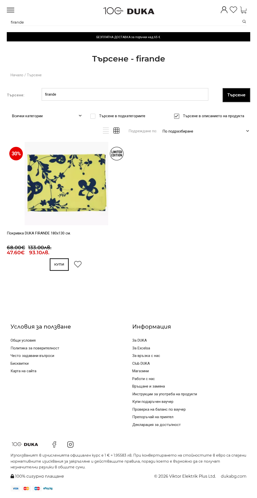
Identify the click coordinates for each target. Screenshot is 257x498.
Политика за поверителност (35, 348)
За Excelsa (141, 348)
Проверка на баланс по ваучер (159, 409)
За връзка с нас (146, 355)
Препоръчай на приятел (152, 417)
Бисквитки (20, 363)
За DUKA (139, 340)
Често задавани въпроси (32, 355)
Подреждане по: (142, 131)
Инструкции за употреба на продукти (164, 394)
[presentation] (13, 184)
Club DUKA (141, 363)
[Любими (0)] (233, 10)
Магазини (140, 371)
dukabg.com (233, 476)
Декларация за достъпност (156, 424)
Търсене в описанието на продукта (213, 116)
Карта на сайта (23, 371)
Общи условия (23, 340)
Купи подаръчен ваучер (152, 401)
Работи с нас (143, 379)
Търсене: (15, 95)
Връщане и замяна (148, 386)
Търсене (34, 75)
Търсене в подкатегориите (122, 116)
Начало (17, 75)
